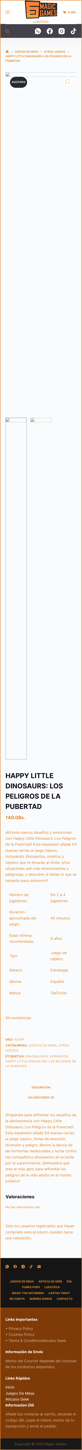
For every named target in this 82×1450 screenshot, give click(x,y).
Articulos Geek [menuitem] (50, 1281)
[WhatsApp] (38, 31)
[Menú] (7, 12)
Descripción (41, 1087)
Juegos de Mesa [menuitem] (22, 1281)
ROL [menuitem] (69, 1281)
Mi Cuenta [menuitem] (17, 1298)
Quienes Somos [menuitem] (40, 1298)
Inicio (10, 1387)
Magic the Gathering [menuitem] (28, 1293)
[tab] (41, 1087)
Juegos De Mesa (42, 1045)
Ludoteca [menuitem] (52, 1287)
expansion (59, 1056)
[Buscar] (7, 31)
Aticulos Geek (17, 1399)
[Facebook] (50, 31)
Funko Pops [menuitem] (31, 1287)
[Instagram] (62, 31)
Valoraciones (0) (41, 1097)
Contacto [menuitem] (64, 1298)
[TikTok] (73, 31)
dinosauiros (37, 1056)
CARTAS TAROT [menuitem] (59, 1293)
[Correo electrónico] (39, 1266)
